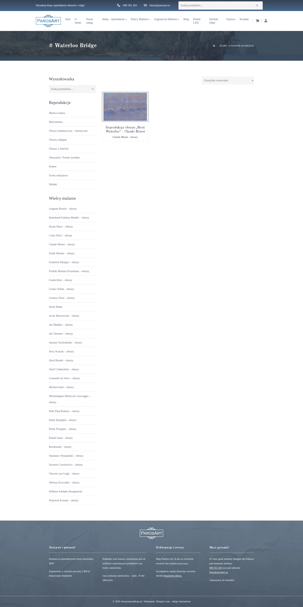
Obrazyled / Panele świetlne (64, 157)
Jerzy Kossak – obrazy (61, 351)
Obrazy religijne (58, 139)
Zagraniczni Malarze (165, 19)
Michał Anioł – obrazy (61, 387)
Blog (186, 19)
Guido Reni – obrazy (60, 280)
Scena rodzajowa (58, 175)
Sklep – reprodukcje (113, 19)
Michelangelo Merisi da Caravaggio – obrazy (70, 399)
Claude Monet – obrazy (62, 244)
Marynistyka (56, 121)
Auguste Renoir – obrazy (63, 208)
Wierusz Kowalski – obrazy (64, 482)
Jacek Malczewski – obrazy (64, 315)
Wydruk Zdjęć (213, 21)
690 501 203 (130, 5)
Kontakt (244, 19)
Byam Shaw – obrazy (61, 226)
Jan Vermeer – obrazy (61, 333)
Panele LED (197, 21)
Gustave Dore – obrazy (62, 297)
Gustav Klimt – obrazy (61, 288)
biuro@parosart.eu (160, 5)
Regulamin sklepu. (173, 575)
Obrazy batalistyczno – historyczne (68, 130)
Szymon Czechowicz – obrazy (66, 464)
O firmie (78, 21)
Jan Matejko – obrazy (61, 324)
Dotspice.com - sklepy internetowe (173, 601)
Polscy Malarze (139, 19)
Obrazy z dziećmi (58, 148)
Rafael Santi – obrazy (61, 437)
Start (67, 19)
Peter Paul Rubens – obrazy (64, 411)
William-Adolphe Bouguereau (65, 491)
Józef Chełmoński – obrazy (64, 369)
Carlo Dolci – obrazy (60, 235)
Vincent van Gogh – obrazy (64, 473)
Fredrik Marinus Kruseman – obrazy (69, 271)
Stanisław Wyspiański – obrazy (66, 455)
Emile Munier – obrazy (62, 253)
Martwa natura (57, 112)
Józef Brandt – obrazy (61, 360)
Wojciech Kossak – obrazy (64, 500)
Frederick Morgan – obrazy (64, 262)
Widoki (53, 184)
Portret (52, 166)
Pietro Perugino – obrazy (62, 428)
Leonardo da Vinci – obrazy (64, 378)
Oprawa (230, 19)
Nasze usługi (89, 21)
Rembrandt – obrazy (60, 446)
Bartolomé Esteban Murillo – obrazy (69, 217)
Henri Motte (55, 306)
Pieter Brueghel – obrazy (62, 420)
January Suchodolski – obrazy (65, 342)
